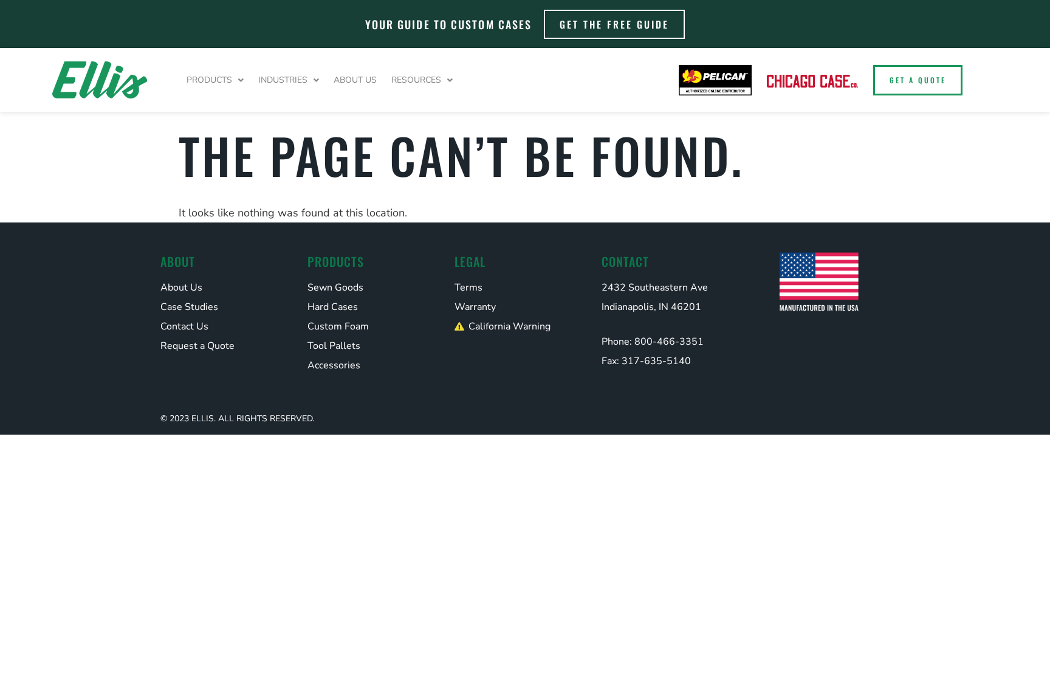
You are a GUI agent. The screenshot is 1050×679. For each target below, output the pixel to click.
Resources (416, 80)
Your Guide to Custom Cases (448, 24)
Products (209, 80)
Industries (282, 80)
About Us (355, 80)
